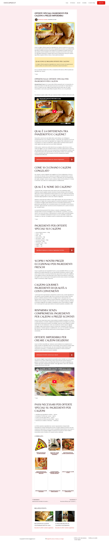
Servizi (78, 2)
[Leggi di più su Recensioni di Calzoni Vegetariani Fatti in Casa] (44, 516)
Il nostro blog (91, 2)
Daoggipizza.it (10, 3)
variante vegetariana (48, 527)
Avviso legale (77, 539)
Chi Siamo (72, 2)
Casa (67, 2)
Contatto (84, 2)
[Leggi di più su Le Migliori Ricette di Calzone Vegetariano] (65, 516)
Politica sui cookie (92, 538)
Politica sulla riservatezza (80, 538)
